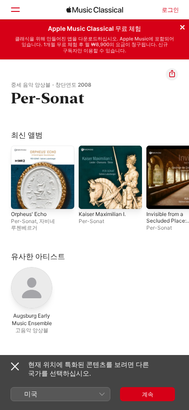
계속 (147, 394)
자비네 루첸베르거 (33, 224)
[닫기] (182, 26)
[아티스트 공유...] (172, 74)
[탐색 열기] (15, 9)
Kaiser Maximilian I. (102, 214)
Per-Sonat (23, 221)
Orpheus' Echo (29, 214)
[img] (94, 10)
